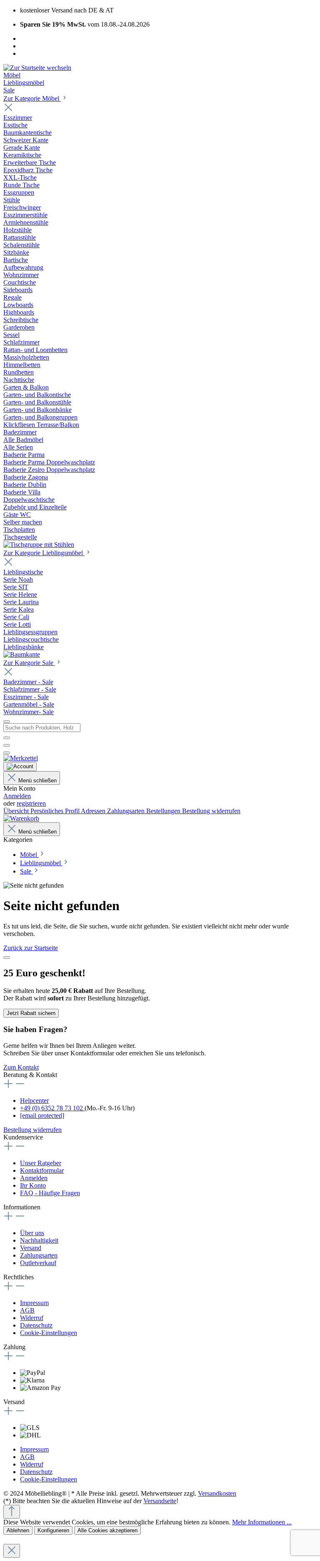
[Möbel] (38, 544)
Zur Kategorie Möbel (32, 98)
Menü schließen (37, 780)
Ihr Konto (33, 1185)
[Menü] (6, 721)
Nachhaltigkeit (39, 1240)
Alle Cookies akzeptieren (108, 1530)
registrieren (31, 803)
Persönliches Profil (55, 810)
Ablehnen (18, 1530)
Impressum (34, 1302)
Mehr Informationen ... (262, 1522)
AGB (27, 1310)
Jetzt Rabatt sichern (31, 1013)
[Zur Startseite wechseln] (37, 67)
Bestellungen (164, 810)
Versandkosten (217, 1493)
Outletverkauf (38, 1262)
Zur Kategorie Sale (29, 662)
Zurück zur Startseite (30, 947)
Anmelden (17, 795)
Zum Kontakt (21, 1067)
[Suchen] (6, 738)
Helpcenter (34, 1100)
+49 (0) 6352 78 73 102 (52, 1108)
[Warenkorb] (21, 818)
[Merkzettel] (20, 758)
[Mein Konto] (20, 766)
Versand (30, 1247)
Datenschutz (36, 1325)
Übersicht (16, 810)
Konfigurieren (53, 1530)
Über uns (32, 1232)
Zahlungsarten (126, 810)
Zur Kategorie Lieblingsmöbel (44, 552)
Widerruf (31, 1317)
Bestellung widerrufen (211, 810)
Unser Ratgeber (40, 1162)
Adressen (94, 810)
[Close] (6, 957)
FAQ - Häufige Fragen (50, 1192)
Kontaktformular (42, 1170)
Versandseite (159, 1500)
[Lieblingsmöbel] (21, 654)
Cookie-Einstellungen (48, 1332)
